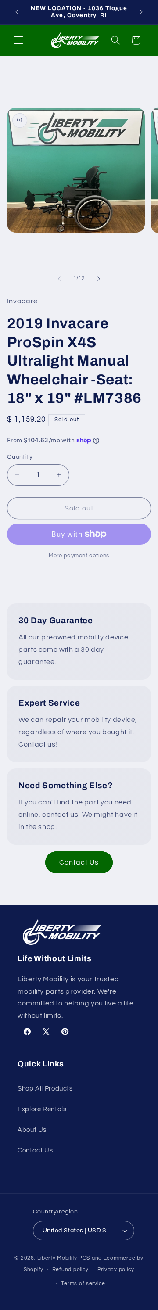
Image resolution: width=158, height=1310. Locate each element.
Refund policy (70, 1269)
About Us (32, 1130)
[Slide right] (98, 278)
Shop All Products (45, 1088)
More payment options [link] (79, 556)
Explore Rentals (42, 1109)
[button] (18, 40)
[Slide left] (59, 278)
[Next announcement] (141, 12)
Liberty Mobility (57, 1258)
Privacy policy (115, 1269)
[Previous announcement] (16, 12)
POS (84, 1258)
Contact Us (79, 862)
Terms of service (83, 1283)
